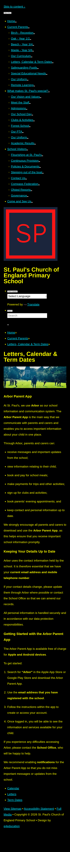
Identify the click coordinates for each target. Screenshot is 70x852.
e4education (12, 826)
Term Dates (14, 800)
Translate (33, 304)
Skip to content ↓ (14, 6)
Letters (11, 794)
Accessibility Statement (39, 808)
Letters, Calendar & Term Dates (27, 344)
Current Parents (17, 338)
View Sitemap (12, 808)
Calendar (13, 788)
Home (11, 332)
